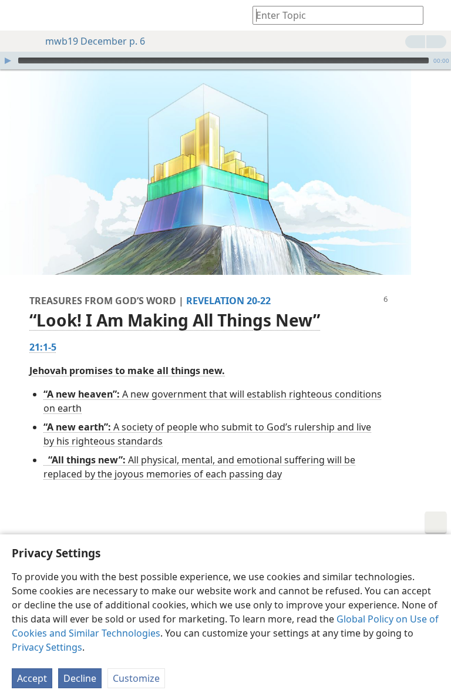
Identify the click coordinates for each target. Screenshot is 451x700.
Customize (136, 678)
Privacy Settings (47, 647)
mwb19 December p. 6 (95, 41)
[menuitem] (17, 15)
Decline (79, 678)
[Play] (7, 60)
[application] (225, 60)
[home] (17, 15)
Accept (32, 678)
